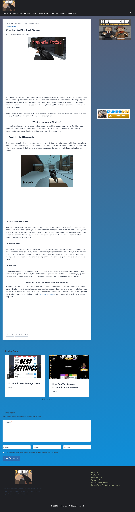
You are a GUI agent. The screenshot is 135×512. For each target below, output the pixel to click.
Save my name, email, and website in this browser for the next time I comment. (32, 452)
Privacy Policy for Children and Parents (105, 485)
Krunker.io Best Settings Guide (24, 383)
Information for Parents (100, 483)
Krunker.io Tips (30, 13)
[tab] (42, 399)
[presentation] (25, 366)
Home (5, 13)
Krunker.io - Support (14, 34)
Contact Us (95, 475)
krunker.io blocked (22, 335)
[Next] (85, 376)
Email (36, 447)
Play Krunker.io (72, 13)
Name (6, 447)
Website (67, 447)
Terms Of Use (96, 480)
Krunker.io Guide (16, 13)
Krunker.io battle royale (47, 294)
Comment (7, 422)
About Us (94, 472)
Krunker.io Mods (58, 13)
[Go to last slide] (8, 376)
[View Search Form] (130, 13)
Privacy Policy (96, 477)
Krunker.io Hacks (44, 13)
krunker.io (10, 335)
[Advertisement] (47, 78)
